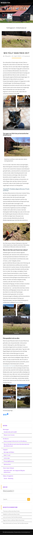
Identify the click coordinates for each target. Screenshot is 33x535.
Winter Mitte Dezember (18, 520)
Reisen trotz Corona (9, 435)
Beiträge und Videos (9, 452)
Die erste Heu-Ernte (14, 511)
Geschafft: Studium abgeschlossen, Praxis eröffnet (16, 189)
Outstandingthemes (25, 532)
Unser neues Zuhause (8, 468)
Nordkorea (6, 438)
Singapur (5, 449)
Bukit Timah (7, 455)
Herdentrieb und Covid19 (10, 432)
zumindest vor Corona (9, 366)
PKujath (7, 56)
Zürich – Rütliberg (8, 478)
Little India (7, 458)
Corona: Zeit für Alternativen (14, 517)
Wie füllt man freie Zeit (16, 53)
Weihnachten (7, 464)
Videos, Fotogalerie (8, 476)
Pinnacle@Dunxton (9, 461)
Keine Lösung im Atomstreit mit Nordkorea (15, 441)
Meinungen (6, 429)
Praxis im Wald (19, 302)
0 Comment (26, 56)
